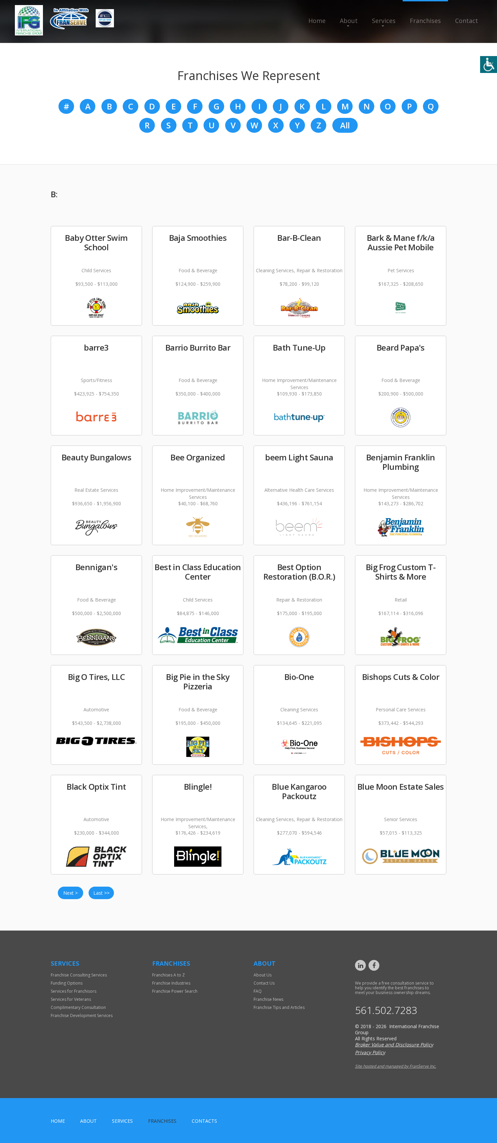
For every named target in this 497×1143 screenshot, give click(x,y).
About (349, 21)
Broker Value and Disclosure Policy (394, 1044)
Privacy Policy (370, 1052)
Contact (466, 21)
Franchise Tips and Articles (279, 1007)
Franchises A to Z (168, 975)
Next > (70, 893)
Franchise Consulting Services (79, 975)
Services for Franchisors (73, 991)
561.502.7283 (386, 1010)
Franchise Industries (171, 983)
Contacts (204, 1121)
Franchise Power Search (174, 991)
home (58, 1121)
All (345, 125)
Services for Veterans (71, 999)
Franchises (425, 21)
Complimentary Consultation (78, 1007)
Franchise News (268, 999)
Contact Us (264, 983)
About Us (262, 975)
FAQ (258, 991)
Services (384, 21)
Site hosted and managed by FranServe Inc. (395, 1066)
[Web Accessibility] (488, 64)
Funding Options (66, 983)
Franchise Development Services (82, 1015)
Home (317, 21)
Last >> (101, 893)
